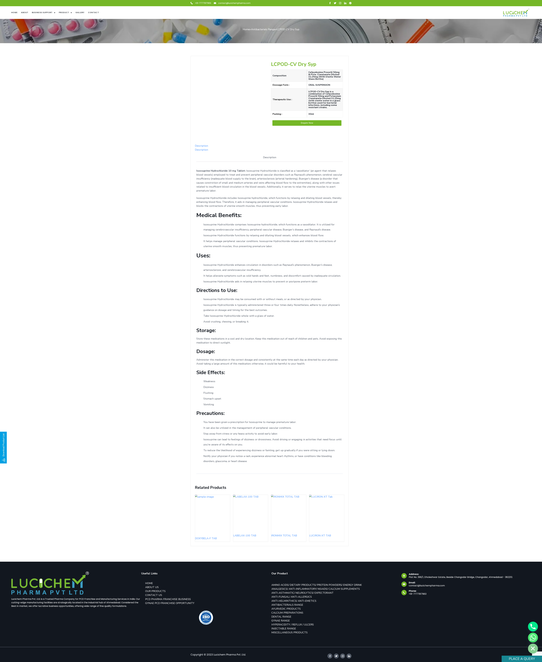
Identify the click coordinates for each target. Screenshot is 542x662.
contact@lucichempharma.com (234, 3)
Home (14, 12)
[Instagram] (340, 3)
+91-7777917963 (203, 3)
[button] (306, 123)
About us (152, 587)
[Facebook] (330, 3)
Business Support (42, 12)
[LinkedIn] (345, 3)
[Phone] (533, 627)
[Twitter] (335, 3)
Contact (93, 12)
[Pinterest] (350, 3)
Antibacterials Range (263, 29)
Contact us (153, 595)
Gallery (80, 12)
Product (64, 12)
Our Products (155, 591)
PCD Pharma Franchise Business (168, 599)
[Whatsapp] (533, 638)
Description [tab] (201, 145)
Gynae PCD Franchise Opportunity (169, 603)
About (24, 12)
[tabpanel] (269, 317)
